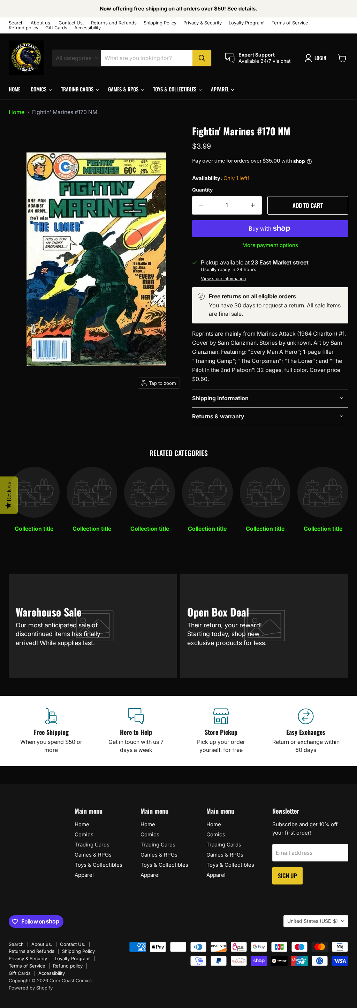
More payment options (270, 245)
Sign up (287, 875)
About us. (41, 22)
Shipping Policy (160, 22)
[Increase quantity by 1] (253, 205)
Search (16, 22)
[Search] (201, 58)
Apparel (220, 89)
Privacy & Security (202, 22)
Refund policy (23, 27)
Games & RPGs (124, 89)
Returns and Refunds (114, 22)
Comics (39, 89)
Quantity (202, 190)
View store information (223, 278)
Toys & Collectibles (175, 89)
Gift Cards (56, 27)
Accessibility (87, 27)
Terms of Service (290, 22)
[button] (317, 58)
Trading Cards (78, 89)
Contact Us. (71, 22)
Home (14, 89)
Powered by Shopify (31, 988)
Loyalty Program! (247, 22)
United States (312, 921)
